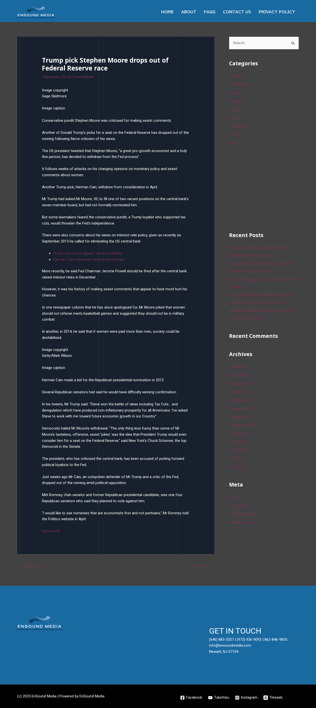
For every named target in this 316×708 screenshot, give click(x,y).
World (233, 143)
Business (51, 77)
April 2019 (237, 467)
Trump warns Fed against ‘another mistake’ (88, 253)
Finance (235, 93)
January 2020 (240, 392)
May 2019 (237, 458)
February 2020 (240, 383)
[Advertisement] (266, 188)
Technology (238, 126)
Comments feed (242, 514)
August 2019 (239, 433)
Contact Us (237, 12)
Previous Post (31, 566)
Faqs (210, 12)
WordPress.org (241, 522)
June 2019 (237, 450)
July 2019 (236, 442)
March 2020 (238, 375)
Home (167, 12)
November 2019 (242, 408)
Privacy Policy (276, 12)
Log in (234, 497)
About (188, 12)
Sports (234, 118)
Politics (235, 109)
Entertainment (240, 84)
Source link (51, 531)
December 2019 (242, 400)
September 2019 (242, 425)
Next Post (203, 566)
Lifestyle (236, 101)
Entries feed (239, 505)
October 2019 (240, 417)
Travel (234, 134)
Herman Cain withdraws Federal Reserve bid (88, 259)
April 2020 (237, 367)
